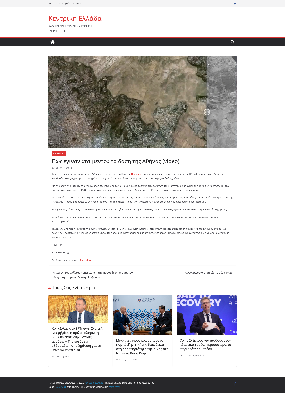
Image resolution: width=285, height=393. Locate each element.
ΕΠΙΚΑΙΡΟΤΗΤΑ (59, 153)
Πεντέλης (136, 174)
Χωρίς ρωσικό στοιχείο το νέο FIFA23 (209, 272)
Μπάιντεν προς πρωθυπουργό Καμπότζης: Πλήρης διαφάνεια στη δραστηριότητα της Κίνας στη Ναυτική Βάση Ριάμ (142, 346)
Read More (85, 260)
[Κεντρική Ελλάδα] (52, 42)
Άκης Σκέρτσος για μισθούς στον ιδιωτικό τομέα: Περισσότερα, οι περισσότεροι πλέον (205, 344)
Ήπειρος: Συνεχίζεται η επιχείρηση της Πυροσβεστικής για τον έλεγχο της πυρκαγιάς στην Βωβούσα (92, 275)
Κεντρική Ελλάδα (75, 18)
